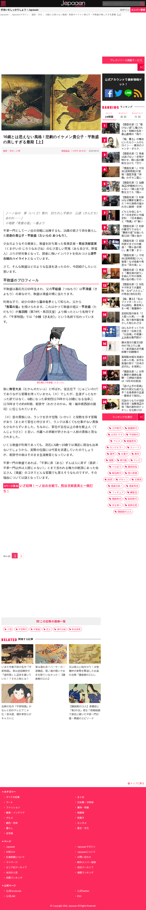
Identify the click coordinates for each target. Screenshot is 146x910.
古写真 (9, 833)
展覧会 (133, 492)
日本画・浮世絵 (85, 802)
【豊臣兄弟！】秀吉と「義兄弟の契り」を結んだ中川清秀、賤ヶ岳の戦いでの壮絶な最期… (132, 276)
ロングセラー (117, 447)
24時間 (109, 115)
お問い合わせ (84, 857)
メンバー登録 (138, 9)
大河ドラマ (116, 434)
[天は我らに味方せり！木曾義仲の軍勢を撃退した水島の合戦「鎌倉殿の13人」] (85, 654)
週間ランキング (85, 872)
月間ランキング (14, 877)
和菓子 (80, 817)
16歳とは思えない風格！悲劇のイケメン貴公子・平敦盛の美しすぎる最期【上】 (83, 14)
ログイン (124, 9)
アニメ (116, 441)
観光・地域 (12, 823)
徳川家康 (132, 473)
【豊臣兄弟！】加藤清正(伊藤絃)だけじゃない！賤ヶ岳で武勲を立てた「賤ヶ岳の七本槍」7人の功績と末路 (132, 190)
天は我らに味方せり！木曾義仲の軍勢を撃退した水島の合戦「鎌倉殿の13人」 (84, 670)
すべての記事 (13, 797)
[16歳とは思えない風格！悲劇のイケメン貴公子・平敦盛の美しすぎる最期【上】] (51, 102)
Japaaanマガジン (20, 14)
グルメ (9, 817)
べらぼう (116, 466)
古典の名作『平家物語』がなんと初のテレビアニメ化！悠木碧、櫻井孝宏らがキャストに (16, 712)
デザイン (123, 479)
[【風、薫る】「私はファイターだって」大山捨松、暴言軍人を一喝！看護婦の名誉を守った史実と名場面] (111, 303)
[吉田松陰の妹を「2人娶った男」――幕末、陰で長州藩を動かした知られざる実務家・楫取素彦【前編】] (111, 318)
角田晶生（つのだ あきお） (74, 150)
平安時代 (23, 629)
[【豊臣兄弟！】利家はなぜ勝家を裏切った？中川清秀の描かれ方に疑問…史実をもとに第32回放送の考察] (111, 201)
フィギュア (118, 492)
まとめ (80, 797)
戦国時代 (132, 428)
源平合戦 (61, 629)
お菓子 (124, 453)
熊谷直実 (76, 629)
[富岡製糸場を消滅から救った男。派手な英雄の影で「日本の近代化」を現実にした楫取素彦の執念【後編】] (111, 361)
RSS (138, 93)
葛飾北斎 (132, 505)
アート (9, 802)
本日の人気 (12, 872)
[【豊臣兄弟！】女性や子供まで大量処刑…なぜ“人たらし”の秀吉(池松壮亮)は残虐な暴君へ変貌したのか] (111, 289)
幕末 (137, 453)
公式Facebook (109, 93)
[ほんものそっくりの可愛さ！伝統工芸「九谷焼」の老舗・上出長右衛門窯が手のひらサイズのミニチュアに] (111, 332)
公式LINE (128, 93)
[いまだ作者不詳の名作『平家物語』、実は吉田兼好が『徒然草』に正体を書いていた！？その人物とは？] (17, 654)
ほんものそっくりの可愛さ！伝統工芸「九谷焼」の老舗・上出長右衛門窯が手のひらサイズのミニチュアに (132, 335)
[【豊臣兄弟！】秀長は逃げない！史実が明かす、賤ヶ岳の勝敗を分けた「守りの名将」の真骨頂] (111, 158)
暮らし (9, 828)
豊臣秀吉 (133, 486)
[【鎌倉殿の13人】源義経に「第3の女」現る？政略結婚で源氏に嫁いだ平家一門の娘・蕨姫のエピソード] (85, 694)
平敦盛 (36, 629)
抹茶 (110, 479)
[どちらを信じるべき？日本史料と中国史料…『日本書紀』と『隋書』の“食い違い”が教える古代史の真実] (111, 216)
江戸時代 (116, 428)
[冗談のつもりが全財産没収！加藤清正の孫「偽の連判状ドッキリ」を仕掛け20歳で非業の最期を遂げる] (111, 405)
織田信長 (132, 466)
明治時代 (116, 473)
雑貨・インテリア (15, 812)
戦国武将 (131, 441)
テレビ (137, 460)
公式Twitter (118, 93)
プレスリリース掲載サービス (126, 60)
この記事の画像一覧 (52, 621)
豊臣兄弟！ (116, 486)
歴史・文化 (37, 14)
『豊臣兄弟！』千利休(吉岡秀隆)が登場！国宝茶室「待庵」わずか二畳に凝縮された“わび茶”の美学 (132, 176)
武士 (48, 629)
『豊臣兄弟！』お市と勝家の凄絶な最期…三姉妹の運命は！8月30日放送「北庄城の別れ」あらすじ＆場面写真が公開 (132, 380)
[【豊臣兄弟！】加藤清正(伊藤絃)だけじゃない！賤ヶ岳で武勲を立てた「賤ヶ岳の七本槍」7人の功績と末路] (111, 187)
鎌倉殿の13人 (125, 511)
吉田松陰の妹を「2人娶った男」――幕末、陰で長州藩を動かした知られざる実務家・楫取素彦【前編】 (132, 321)
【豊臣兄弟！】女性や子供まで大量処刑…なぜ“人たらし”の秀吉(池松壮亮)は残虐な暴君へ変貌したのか (132, 292)
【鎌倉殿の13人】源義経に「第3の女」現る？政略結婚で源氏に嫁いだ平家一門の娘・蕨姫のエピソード (84, 712)
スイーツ (134, 447)
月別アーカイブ (85, 867)
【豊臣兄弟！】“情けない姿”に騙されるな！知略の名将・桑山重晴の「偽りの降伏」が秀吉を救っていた (132, 132)
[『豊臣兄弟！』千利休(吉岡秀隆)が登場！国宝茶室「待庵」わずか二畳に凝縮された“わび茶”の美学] (111, 172)
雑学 (112, 453)
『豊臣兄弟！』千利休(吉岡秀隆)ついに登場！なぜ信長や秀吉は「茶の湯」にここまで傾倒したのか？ (132, 263)
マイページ (12, 862)
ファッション (13, 807)
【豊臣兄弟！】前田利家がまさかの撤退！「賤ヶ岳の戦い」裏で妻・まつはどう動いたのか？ (132, 247)
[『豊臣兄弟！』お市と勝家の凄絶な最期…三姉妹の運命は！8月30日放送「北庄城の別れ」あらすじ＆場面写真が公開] (111, 376)
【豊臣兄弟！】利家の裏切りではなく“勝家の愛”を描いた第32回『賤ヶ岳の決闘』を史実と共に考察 (132, 234)
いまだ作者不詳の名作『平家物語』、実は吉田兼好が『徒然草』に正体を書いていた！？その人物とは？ (16, 672)
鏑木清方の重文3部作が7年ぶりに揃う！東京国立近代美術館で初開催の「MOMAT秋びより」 (133, 348)
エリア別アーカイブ (16, 867)
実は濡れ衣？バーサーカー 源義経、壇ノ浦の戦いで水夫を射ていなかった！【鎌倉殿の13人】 (50, 672)
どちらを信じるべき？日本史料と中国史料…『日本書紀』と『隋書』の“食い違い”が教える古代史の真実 (132, 219)
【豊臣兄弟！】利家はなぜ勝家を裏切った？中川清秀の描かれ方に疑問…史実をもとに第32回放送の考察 (132, 205)
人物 (18, 150)
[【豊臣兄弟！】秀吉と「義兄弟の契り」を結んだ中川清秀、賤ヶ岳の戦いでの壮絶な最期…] (111, 274)
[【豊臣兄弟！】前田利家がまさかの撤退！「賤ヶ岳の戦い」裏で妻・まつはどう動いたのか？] (111, 245)
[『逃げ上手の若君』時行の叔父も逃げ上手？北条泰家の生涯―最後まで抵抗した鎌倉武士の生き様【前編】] (111, 390)
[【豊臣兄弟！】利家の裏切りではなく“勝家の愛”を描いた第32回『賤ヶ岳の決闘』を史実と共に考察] (111, 230)
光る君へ (116, 505)
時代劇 (123, 460)
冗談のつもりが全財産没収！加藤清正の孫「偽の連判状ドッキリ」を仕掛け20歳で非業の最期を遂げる (132, 408)
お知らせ (10, 851)
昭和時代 (132, 498)
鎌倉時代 (116, 498)
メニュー (3, 3)
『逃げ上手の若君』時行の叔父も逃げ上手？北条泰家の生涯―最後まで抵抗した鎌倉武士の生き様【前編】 (132, 394)
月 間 (137, 115)
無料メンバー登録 (86, 862)
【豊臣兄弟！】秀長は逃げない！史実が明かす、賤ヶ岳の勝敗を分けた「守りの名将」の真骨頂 (132, 159)
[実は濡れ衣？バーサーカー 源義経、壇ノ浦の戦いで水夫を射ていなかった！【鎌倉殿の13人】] (51, 654)
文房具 (138, 479)
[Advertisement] (51, 46)
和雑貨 (80, 812)
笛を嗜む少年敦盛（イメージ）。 (51, 382)
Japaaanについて (86, 851)
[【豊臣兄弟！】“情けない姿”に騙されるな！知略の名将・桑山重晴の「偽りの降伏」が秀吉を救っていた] (111, 129)
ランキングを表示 (122, 417)
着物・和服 (83, 807)
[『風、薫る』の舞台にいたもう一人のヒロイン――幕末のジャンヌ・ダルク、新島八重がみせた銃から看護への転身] (111, 143)
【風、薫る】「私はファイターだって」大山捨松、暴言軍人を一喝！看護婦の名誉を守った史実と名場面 (132, 306)
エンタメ (82, 823)
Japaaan (73, 4)
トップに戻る (137, 783)
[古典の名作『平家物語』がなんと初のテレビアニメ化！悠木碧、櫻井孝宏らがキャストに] (17, 694)
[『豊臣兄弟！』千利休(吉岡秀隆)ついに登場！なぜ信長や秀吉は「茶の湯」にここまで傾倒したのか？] (111, 259)
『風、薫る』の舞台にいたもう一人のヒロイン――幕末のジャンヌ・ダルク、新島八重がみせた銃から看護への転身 (132, 147)
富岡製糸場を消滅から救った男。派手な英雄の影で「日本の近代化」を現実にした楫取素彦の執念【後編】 (132, 364)
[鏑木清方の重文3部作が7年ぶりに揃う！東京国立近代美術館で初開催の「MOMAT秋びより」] (111, 347)
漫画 (111, 460)
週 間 (123, 115)
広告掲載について (15, 857)
